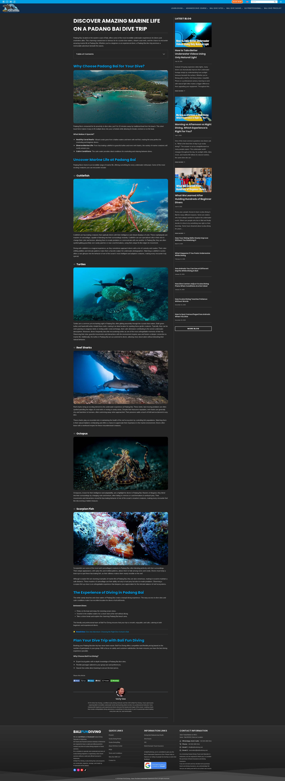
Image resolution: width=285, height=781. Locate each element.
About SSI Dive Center (115, 746)
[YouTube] (10, 1)
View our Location (197, 737)
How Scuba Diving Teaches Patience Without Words (191, 300)
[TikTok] (14, 1)
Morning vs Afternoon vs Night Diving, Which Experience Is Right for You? (193, 128)
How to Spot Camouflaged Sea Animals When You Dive (192, 315)
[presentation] (193, 35)
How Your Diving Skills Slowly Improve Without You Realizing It (191, 239)
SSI (145, 742)
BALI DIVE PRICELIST (272, 8)
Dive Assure (147, 739)
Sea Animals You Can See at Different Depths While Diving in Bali (191, 269)
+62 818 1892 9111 (206, 741)
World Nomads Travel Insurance (154, 746)
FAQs (110, 749)
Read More (180, 91)
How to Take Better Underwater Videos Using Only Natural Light (190, 54)
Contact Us (112, 760)
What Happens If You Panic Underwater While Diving (192, 254)
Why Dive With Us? (114, 757)
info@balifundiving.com (195, 747)
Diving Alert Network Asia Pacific (154, 735)
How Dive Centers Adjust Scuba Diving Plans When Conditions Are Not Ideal (192, 285)
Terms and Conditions (115, 753)
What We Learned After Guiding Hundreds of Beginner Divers (193, 199)
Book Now (237, 2)
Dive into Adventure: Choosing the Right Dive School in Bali (107, 632)
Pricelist (111, 735)
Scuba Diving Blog (114, 742)
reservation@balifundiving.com (198, 750)
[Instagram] (7, 1)
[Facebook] (3, 1)
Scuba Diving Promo (115, 739)
